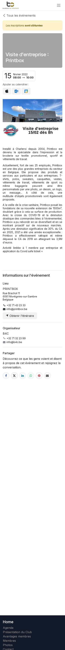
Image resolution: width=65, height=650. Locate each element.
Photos (8, 645)
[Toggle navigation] (58, 5)
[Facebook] (6, 375)
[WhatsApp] (30, 375)
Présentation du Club (17, 632)
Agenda (8, 628)
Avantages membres (17, 636)
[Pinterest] (39, 375)
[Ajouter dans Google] (25, 91)
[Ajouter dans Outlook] (16, 91)
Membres (10, 640)
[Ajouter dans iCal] (7, 91)
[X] (14, 375)
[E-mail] (47, 375)
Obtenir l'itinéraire (21, 316)
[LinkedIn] (22, 375)
